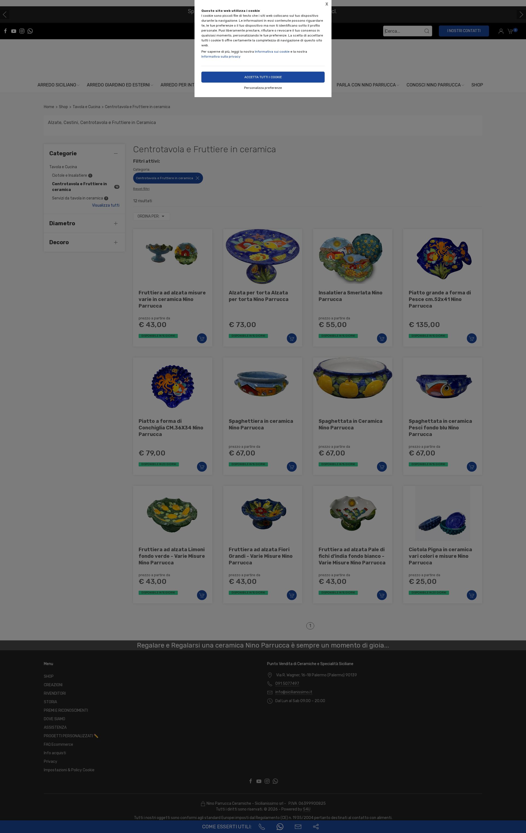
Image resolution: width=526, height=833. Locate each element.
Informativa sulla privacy (221, 56)
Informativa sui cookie (272, 52)
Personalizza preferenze (263, 88)
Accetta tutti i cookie (263, 77)
